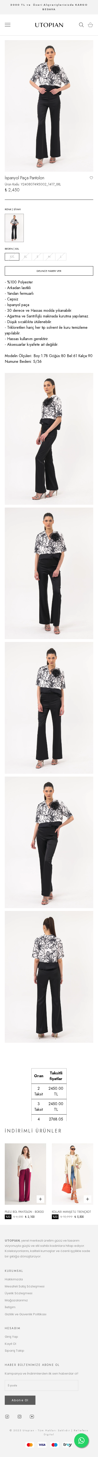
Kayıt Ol (10, 1344)
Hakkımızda (14, 1279)
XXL (12, 257)
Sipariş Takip (14, 1350)
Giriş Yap (11, 1336)
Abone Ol (20, 1400)
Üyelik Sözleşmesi (18, 1293)
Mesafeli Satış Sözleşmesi (24, 1286)
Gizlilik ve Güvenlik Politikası (25, 1314)
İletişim (10, 1307)
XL (25, 257)
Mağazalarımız (16, 1300)
